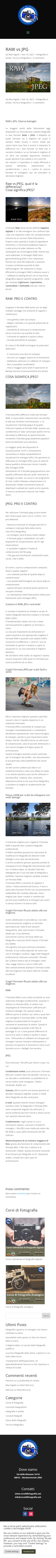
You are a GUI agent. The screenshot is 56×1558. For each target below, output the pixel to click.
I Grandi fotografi (14, 1415)
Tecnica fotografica (22, 58)
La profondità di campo (28, 1380)
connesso (21, 1193)
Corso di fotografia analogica (19, 1306)
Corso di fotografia (14, 1402)
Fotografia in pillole (15, 1411)
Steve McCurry (27, 1385)
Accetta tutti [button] (28, 1551)
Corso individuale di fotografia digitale (24, 1259)
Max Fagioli (14, 54)
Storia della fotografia (16, 1420)
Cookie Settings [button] (12, 1551)
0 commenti (38, 58)
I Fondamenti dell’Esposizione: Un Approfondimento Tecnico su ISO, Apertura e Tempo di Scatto (27, 1364)
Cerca (46, 1315)
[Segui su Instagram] (31, 1514)
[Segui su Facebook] (25, 1514)
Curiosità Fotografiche (16, 1407)
